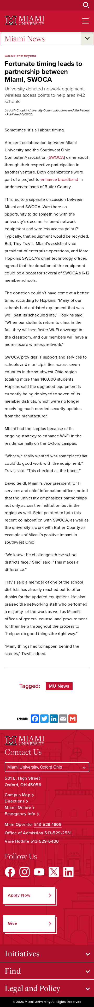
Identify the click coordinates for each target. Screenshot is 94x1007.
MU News (59, 686)
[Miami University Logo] (24, 20)
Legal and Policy (32, 988)
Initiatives (22, 953)
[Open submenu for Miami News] (87, 38)
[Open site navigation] (85, 21)
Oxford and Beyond (20, 56)
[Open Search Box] (86, 5)
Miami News (24, 38)
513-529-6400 (45, 841)
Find (13, 970)
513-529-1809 (48, 824)
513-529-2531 (58, 833)
